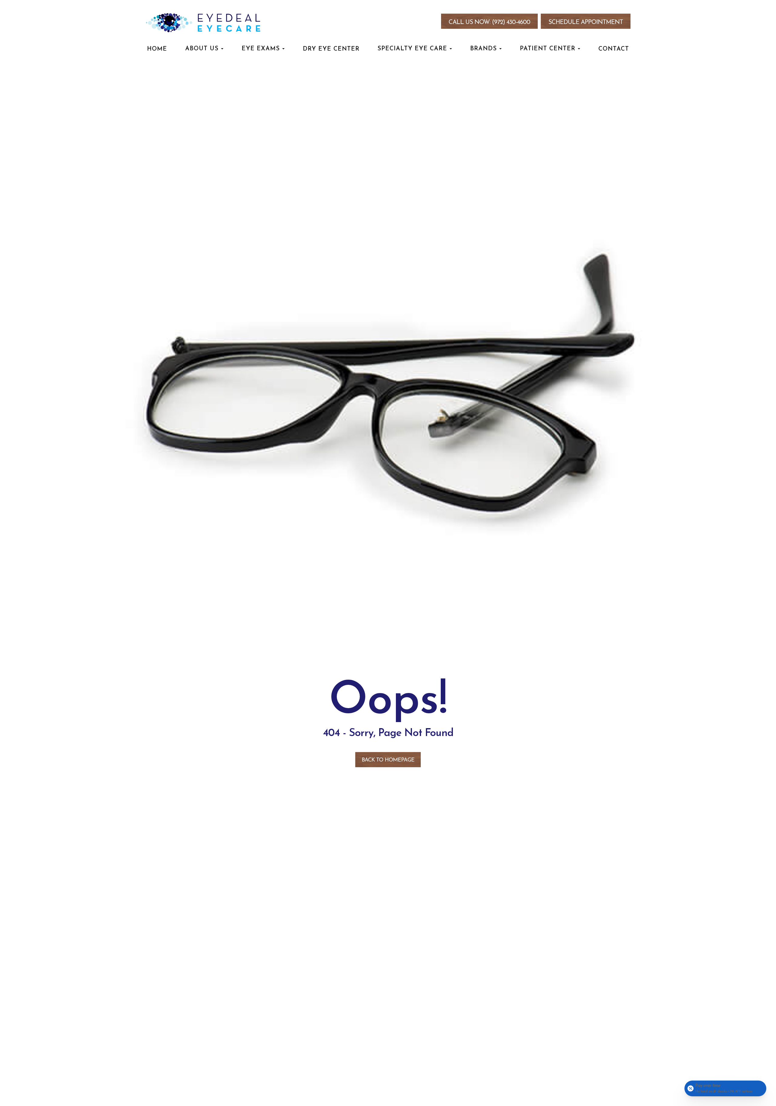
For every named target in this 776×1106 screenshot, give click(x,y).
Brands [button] (483, 49)
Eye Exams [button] (261, 49)
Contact (613, 49)
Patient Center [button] (547, 49)
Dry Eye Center (331, 49)
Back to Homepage (388, 760)
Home (157, 49)
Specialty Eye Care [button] (412, 49)
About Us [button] (202, 49)
